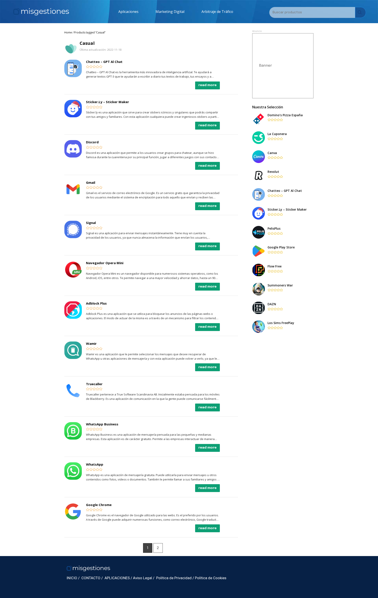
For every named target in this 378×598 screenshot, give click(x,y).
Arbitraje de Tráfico (217, 11)
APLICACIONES (117, 578)
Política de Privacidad (174, 578)
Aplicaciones (128, 11)
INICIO (71, 578)
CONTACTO (90, 578)
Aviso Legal (142, 578)
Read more (207, 85)
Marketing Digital (170, 11)
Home (68, 32)
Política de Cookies (210, 578)
